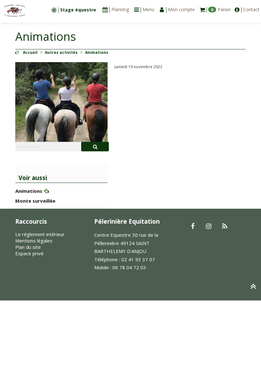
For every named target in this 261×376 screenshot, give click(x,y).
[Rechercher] (95, 146)
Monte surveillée (35, 201)
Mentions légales (34, 240)
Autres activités (61, 52)
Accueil (30, 52)
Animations (28, 191)
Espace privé (29, 253)
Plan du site (28, 247)
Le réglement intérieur (40, 234)
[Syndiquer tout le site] (224, 226)
